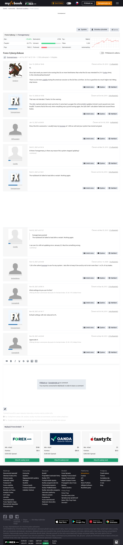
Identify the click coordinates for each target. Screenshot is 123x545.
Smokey (15, 81)
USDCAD (39, 543)
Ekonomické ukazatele (10, 504)
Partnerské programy (49, 485)
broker (105, 72)
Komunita (26, 473)
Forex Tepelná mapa (9, 502)
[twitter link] (11, 517)
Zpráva (115, 30)
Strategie (25, 480)
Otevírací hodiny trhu (10, 476)
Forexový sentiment (29, 488)
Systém (84, 29)
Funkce (83, 476)
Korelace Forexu (8, 488)
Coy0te (15, 164)
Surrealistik (15, 303)
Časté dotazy (104, 473)
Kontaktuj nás (104, 478)
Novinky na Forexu (9, 490)
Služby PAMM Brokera (49, 488)
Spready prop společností (70, 498)
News (54, 543)
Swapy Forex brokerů (68, 478)
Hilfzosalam (15, 139)
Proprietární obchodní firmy (51, 476)
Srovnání (64, 502)
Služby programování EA (50, 483)
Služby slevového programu (51, 490)
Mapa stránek (26, 521)
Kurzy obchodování (48, 500)
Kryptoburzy (46, 497)
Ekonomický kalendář (10, 473)
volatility (45, 80)
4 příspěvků (114, 122)
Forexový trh (7, 483)
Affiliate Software (86, 485)
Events (54, 541)
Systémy (25, 476)
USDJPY (24, 543)
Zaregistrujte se (104, 3)
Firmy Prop (65, 493)
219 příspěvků (113, 287)
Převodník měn (8, 506)
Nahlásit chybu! (105, 480)
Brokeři (44, 473)
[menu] (117, 3)
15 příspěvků (113, 262)
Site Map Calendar (38, 520)
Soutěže (25, 483)
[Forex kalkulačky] (116, 542)
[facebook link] (5, 517)
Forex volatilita (8, 485)
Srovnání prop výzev (68, 495)
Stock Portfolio (86, 483)
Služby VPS (45, 478)
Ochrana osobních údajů (16, 522)
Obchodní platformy (48, 492)
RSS (82, 480)
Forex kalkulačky (8, 500)
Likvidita (6, 497)
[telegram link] (17, 517)
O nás (102, 483)
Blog (101, 485)
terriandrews (15, 278)
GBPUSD (39, 541)
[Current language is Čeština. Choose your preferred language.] (77, 3)
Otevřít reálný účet (22, 460)
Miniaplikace (85, 473)
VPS (33, 104)
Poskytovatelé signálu (49, 480)
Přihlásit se (88, 3)
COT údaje (6, 495)
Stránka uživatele (100, 29)
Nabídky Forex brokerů (69, 476)
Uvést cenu (90, 87)
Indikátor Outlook (28, 490)
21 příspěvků (113, 147)
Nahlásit (114, 87)
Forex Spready (66, 473)
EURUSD (24, 541)
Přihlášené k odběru (112, 53)
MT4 (84, 104)
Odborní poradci (47, 495)
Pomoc (102, 476)
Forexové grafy (27, 485)
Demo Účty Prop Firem (69, 500)
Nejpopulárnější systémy (31, 478)
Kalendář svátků (8, 480)
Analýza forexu (8, 492)
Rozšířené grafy (86, 488)
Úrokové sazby (8, 478)
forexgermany (23, 35)
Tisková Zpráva (66, 488)
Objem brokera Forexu (69, 480)
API (82, 478)
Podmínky (7, 520)
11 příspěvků (113, 64)
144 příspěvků (113, 96)
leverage (62, 126)
